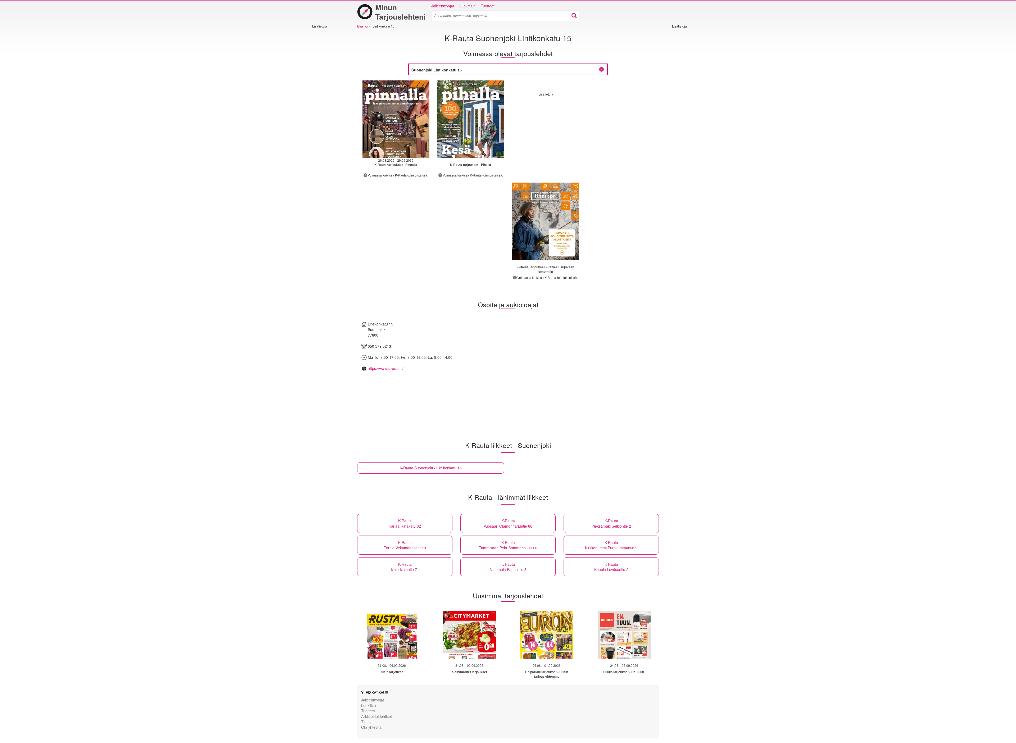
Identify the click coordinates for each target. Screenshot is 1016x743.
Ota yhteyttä (371, 727)
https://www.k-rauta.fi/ (385, 368)
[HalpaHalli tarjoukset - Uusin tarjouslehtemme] (546, 635)
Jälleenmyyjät (442, 5)
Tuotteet (488, 5)
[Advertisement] (328, 107)
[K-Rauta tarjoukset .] (395, 119)
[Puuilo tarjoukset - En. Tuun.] (624, 635)
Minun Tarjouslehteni (400, 12)
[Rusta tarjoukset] (391, 635)
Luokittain (467, 5)
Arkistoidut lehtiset (376, 716)
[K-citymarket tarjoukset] (469, 635)
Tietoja (367, 721)
